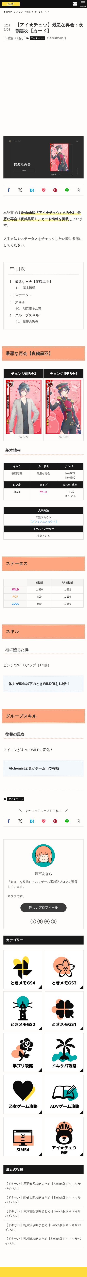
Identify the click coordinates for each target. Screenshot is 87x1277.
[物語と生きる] (11, 4)
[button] (8, 190)
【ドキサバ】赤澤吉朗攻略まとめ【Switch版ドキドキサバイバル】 (43, 1213)
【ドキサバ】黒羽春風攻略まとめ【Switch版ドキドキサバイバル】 (43, 1186)
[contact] (53, 921)
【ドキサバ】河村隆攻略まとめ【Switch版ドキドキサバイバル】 (43, 1241)
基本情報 (29, 287)
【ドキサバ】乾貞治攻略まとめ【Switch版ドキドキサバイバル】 (43, 1227)
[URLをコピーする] (78, 190)
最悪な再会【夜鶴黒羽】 (34, 282)
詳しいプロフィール (43, 907)
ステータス (23, 295)
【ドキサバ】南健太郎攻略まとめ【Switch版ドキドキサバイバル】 (43, 1200)
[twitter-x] (33, 921)
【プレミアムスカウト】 (43, 521)
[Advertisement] (43, 84)
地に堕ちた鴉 (32, 308)
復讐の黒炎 (30, 321)
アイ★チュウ (37, 38)
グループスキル (27, 315)
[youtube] (47, 921)
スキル (20, 302)
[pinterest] (40, 921)
